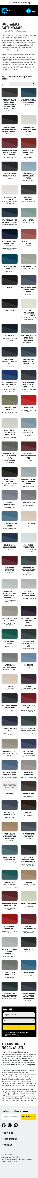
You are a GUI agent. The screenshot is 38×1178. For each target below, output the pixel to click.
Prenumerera (28, 1116)
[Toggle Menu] (33, 11)
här (18, 1035)
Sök (19, 1027)
